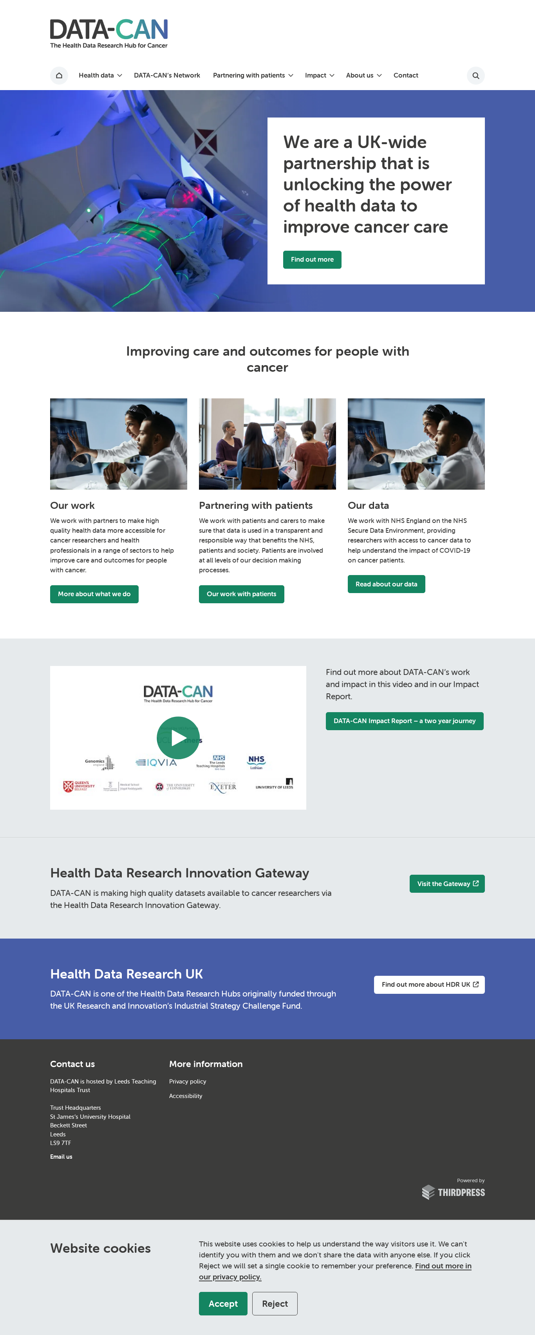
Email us (61, 1157)
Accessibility (185, 1096)
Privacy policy (187, 1081)
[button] (99, 76)
